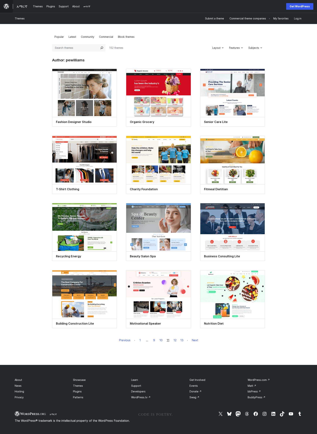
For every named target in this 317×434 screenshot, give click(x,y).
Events (194, 385)
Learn (134, 379)
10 (161, 340)
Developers (138, 391)
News (18, 385)
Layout (216, 47)
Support (136, 385)
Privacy (19, 397)
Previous (124, 340)
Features (234, 47)
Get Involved (197, 379)
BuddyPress (256, 397)
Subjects (253, 47)
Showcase (79, 379)
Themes (20, 18)
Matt (252, 385)
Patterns (78, 397)
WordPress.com (259, 379)
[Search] (101, 48)
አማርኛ (53, 414)
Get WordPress (300, 6)
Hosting (19, 391)
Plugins (77, 391)
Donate (196, 391)
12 (175, 340)
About (18, 379)
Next (195, 340)
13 (181, 340)
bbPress (254, 391)
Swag (194, 397)
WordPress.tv (141, 397)
